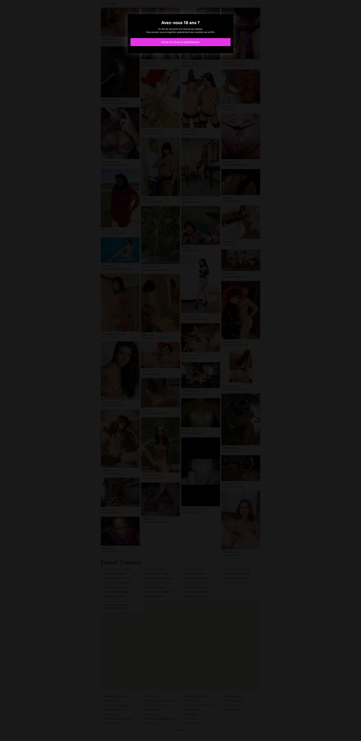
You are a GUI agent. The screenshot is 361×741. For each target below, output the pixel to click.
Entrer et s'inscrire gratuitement (180, 42)
